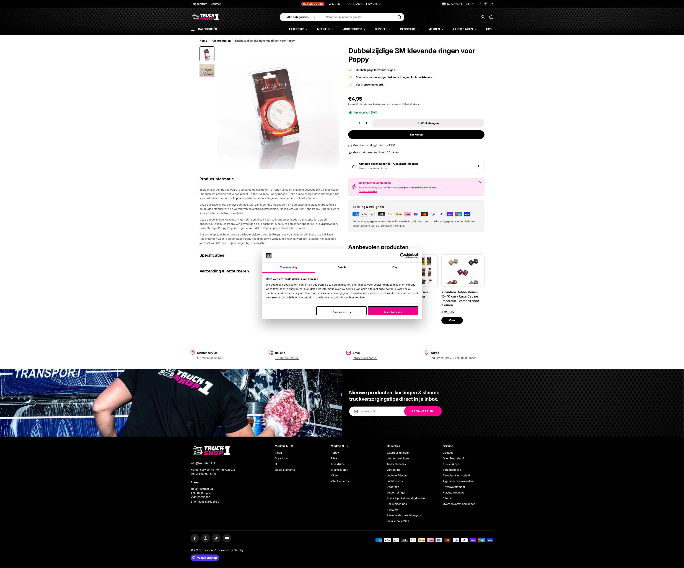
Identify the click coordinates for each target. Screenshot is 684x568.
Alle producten (221, 40)
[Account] (483, 17)
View (452, 320)
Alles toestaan (393, 312)
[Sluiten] (480, 182)
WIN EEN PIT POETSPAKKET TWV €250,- (355, 4)
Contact (216, 4)
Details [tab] (342, 267)
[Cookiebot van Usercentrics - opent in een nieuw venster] (402, 255)
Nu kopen (416, 134)
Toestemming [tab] (288, 267)
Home (203, 40)
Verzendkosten (372, 104)
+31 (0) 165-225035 (287, 358)
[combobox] (342, 17)
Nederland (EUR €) (459, 4)
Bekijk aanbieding (368, 191)
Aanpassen (339, 312)
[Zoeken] (399, 17)
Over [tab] (395, 267)
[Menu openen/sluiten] (193, 29)
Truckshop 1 (208, 550)
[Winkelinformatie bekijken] (478, 166)
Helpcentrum (199, 4)
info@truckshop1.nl (365, 358)
